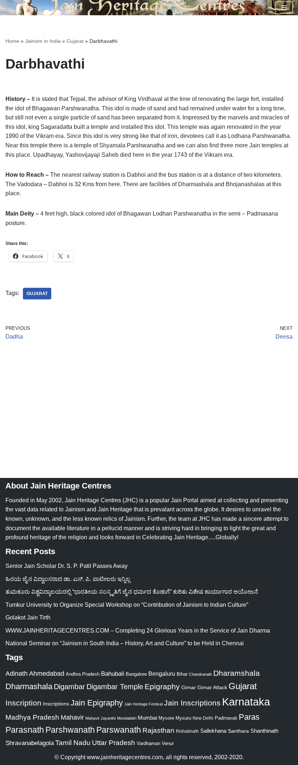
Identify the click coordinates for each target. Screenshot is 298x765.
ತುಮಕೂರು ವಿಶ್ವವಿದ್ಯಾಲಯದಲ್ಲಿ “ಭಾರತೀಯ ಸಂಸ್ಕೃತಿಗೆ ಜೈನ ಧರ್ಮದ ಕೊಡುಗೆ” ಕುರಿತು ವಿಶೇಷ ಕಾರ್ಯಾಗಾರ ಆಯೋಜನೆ (131, 592)
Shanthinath (264, 731)
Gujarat (75, 41)
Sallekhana (213, 731)
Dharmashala (28, 686)
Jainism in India (43, 41)
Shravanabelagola (29, 743)
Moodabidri (126, 718)
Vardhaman (148, 743)
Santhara (238, 731)
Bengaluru (161, 673)
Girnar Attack (212, 687)
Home (12, 41)
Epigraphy (162, 686)
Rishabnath (187, 731)
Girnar (188, 687)
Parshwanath (70, 730)
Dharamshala (236, 673)
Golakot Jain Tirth (28, 617)
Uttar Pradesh (113, 742)
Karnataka (246, 702)
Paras (249, 716)
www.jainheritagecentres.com (125, 757)
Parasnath (24, 730)
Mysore (166, 718)
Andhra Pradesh (83, 674)
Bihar (182, 674)
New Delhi (203, 718)
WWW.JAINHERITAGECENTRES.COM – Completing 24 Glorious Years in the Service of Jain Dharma (137, 630)
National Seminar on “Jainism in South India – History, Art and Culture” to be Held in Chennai (124, 643)
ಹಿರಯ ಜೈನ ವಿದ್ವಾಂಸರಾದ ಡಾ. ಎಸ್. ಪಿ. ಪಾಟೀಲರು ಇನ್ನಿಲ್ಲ (67, 579)
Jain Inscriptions (192, 703)
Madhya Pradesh (32, 717)
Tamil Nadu (72, 742)
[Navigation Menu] (284, 7)
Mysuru (183, 718)
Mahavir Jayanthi (100, 718)
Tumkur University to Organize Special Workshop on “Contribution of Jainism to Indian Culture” (126, 605)
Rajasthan (158, 730)
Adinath (16, 673)
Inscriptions (56, 704)
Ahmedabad (46, 673)
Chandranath (200, 674)
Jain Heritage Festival (143, 704)
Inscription (23, 703)
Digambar (69, 687)
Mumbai (147, 718)
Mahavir (72, 717)
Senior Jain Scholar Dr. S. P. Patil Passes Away (66, 566)
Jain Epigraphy (97, 702)
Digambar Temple (114, 687)
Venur (168, 743)
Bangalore (136, 674)
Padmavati (226, 718)
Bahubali (112, 673)
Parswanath (118, 730)
